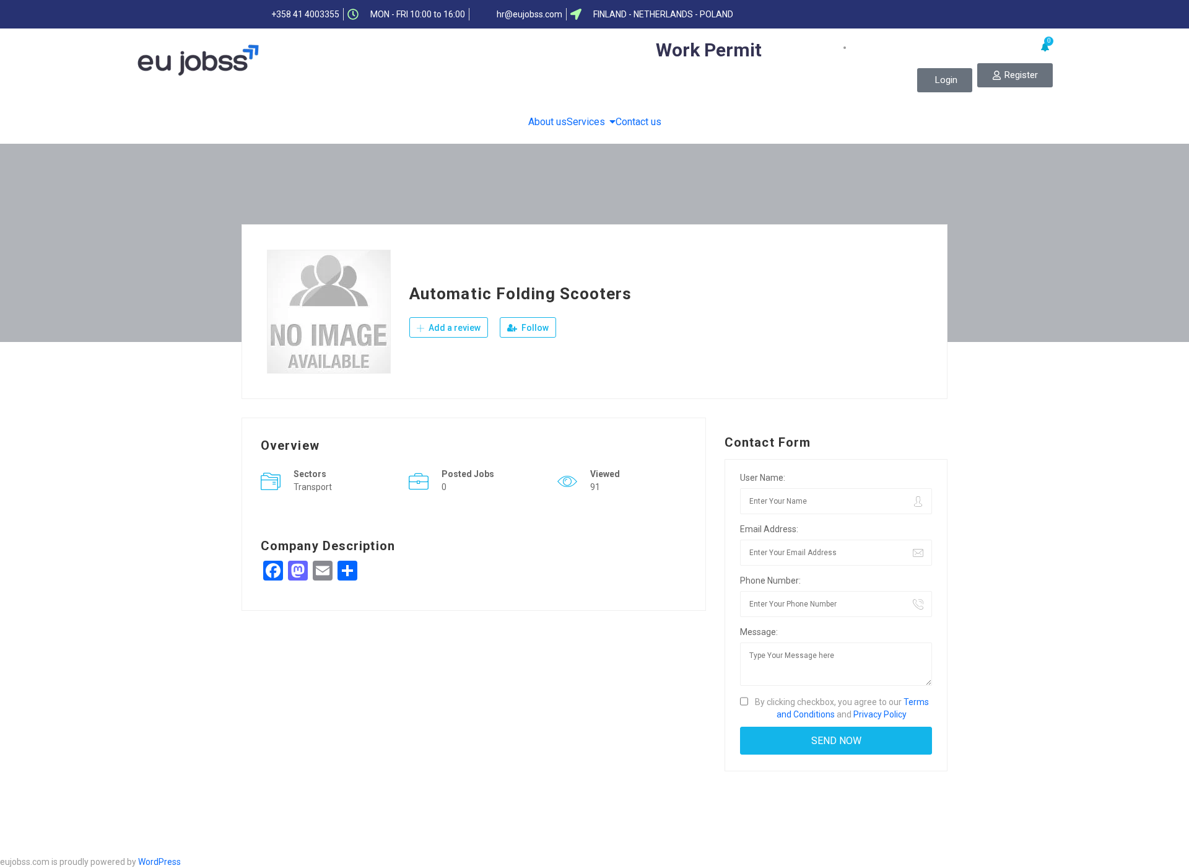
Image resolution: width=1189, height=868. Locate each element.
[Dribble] (904, 14)
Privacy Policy (880, 714)
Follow (534, 328)
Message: (759, 632)
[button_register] (1015, 75)
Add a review (454, 328)
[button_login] (944, 80)
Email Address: (769, 529)
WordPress (159, 862)
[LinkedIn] (880, 14)
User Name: (762, 478)
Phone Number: (770, 580)
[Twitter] (856, 14)
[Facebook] (831, 14)
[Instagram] (928, 14)
